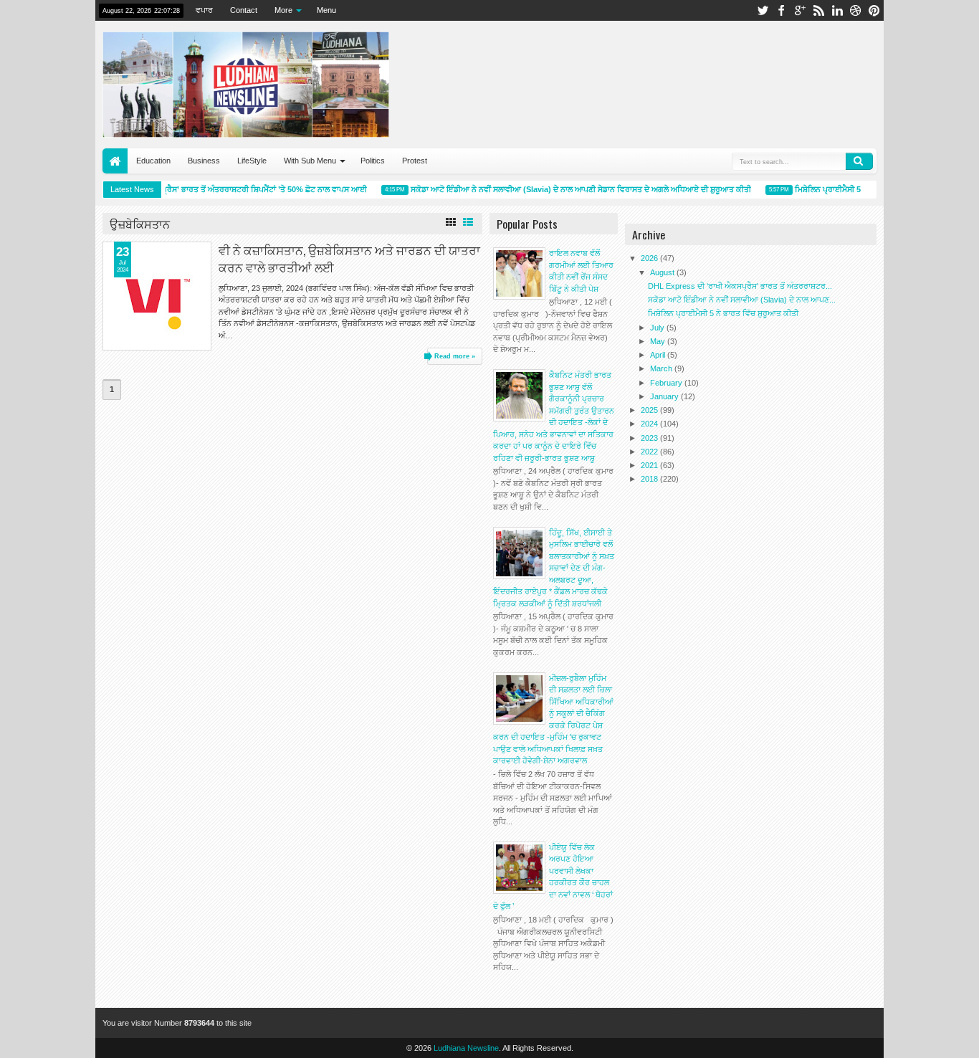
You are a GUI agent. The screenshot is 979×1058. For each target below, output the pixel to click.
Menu (326, 10)
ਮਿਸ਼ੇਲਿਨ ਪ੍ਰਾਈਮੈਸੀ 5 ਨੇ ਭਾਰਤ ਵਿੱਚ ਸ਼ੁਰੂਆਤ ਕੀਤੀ (723, 313)
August (663, 272)
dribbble (855, 10)
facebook (781, 10)
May (658, 341)
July (658, 327)
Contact (243, 10)
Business (204, 160)
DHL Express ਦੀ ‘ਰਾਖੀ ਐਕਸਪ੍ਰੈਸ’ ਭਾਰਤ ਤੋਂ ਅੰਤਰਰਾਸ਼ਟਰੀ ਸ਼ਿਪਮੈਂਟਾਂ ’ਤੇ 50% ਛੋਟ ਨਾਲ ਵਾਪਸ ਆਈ (209, 189)
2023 (650, 438)
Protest (414, 160)
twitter (762, 10)
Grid (451, 222)
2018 (650, 479)
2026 (650, 258)
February (667, 382)
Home (115, 160)
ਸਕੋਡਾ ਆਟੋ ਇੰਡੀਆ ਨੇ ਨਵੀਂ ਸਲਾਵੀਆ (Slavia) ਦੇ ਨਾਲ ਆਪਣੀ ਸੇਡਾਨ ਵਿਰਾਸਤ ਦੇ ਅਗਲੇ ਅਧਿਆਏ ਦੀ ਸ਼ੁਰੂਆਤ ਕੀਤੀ (574, 189)
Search (859, 161)
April (658, 355)
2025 (650, 410)
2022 (650, 451)
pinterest (874, 10)
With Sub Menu (310, 160)
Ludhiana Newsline (466, 1048)
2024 (650, 423)
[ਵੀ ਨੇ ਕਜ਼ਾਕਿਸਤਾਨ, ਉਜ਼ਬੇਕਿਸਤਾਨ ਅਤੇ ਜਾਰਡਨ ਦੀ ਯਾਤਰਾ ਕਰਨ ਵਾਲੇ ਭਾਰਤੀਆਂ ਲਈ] (156, 296)
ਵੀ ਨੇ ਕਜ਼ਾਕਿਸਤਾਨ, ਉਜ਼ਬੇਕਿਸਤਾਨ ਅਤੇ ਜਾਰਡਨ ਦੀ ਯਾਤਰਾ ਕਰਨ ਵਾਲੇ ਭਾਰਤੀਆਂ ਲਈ (349, 258)
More (283, 10)
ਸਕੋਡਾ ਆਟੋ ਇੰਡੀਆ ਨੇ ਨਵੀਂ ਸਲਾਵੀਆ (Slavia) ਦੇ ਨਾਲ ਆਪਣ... (742, 299)
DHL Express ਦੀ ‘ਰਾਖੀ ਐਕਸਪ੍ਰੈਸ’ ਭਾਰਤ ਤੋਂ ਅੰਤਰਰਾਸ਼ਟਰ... (740, 286)
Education (153, 160)
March (662, 368)
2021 (650, 465)
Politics (372, 160)
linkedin (837, 10)
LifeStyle (252, 160)
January (665, 396)
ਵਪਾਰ (204, 10)
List (468, 222)
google (800, 10)
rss (818, 10)
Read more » (454, 356)
